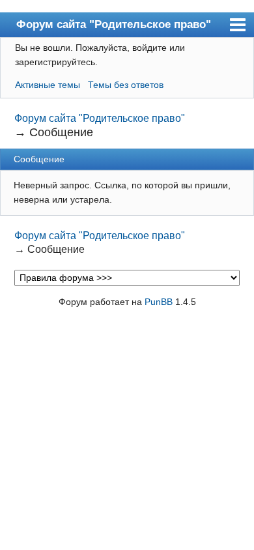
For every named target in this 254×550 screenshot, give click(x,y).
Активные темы (47, 85)
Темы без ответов (125, 85)
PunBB (159, 302)
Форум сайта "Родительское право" (113, 24)
